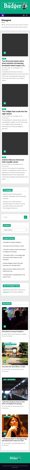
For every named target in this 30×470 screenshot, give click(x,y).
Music (4, 58)
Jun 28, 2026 (7, 443)
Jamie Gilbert (16, 369)
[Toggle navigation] (23, 15)
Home (3, 22)
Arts (5, 379)
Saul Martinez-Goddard (19, 334)
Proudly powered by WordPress (10, 466)
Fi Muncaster (16, 406)
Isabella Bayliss (17, 443)
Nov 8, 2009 (7, 164)
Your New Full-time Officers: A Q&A (13, 246)
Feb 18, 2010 (7, 68)
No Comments (8, 336)
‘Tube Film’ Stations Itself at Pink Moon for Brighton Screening (13, 403)
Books (9, 416)
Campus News (7, 344)
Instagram (6, 292)
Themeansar (15, 467)
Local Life (14, 344)
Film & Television (11, 379)
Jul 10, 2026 (7, 406)
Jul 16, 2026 (7, 369)
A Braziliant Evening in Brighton (12, 242)
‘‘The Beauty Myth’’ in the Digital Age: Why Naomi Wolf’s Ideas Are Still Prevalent (14, 257)
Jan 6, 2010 (7, 116)
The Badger (15, 68)
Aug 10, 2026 (7, 334)
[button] (27, 15)
